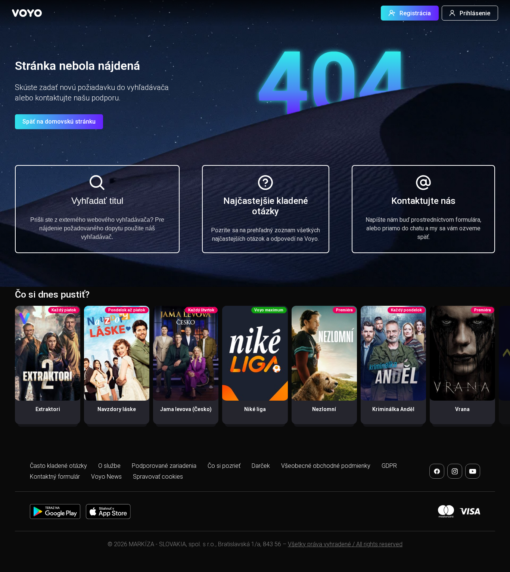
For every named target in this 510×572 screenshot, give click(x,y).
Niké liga (255, 409)
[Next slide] (496, 368)
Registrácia (415, 13)
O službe (109, 465)
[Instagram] (454, 471)
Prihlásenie (475, 13)
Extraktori (47, 409)
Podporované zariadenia (164, 465)
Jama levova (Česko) (186, 409)
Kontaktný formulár (55, 476)
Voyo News (106, 476)
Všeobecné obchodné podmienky (325, 465)
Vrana (462, 409)
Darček (261, 465)
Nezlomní (324, 409)
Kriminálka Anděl (393, 409)
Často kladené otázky (58, 465)
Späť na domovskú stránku (59, 121)
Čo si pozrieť (224, 465)
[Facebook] (436, 471)
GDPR (389, 465)
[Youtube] (472, 471)
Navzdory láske (116, 409)
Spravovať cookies (158, 476)
